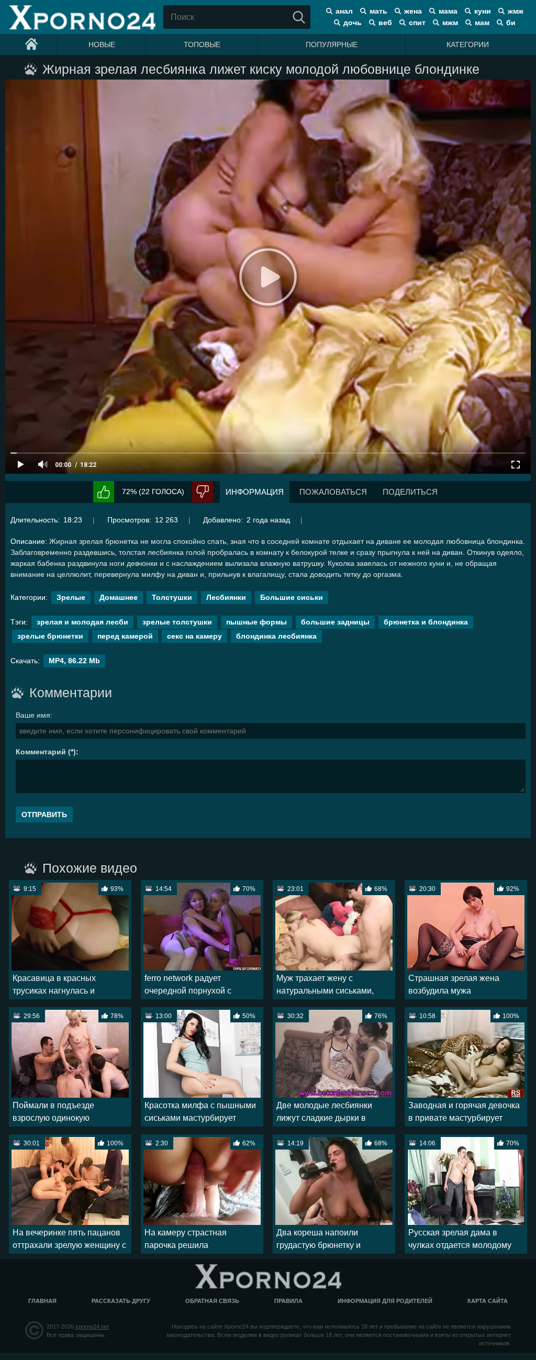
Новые (101, 44)
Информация (255, 491)
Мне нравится (103, 492)
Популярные (332, 44)
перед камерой (125, 636)
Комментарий (41, 752)
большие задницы (335, 622)
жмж (515, 11)
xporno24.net (92, 1326)
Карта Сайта (487, 1301)
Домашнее (118, 597)
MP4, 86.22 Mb (74, 660)
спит (417, 22)
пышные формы (256, 622)
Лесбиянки (226, 597)
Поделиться (410, 491)
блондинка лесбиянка (276, 636)
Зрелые (71, 597)
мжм (450, 22)
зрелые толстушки (177, 622)
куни (482, 11)
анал (344, 11)
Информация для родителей (385, 1301)
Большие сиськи (291, 597)
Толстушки (172, 597)
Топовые (202, 44)
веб (385, 22)
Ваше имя (33, 715)
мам (482, 22)
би (511, 22)
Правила (288, 1301)
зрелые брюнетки (50, 636)
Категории (467, 44)
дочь (352, 22)
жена (413, 11)
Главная (42, 1301)
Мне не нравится (202, 492)
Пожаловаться (333, 491)
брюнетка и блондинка (426, 622)
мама (448, 11)
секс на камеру (194, 636)
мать (378, 11)
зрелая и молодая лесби (82, 622)
